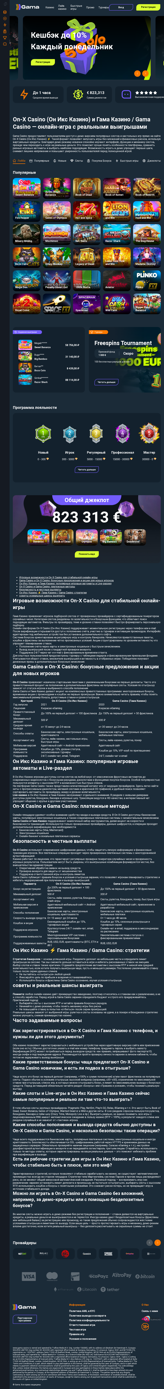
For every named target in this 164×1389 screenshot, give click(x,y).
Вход (121, 7)
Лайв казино (62, 7)
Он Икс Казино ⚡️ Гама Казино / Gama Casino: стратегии (53, 592)
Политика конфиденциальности (89, 1320)
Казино (49, 7)
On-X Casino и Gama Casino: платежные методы (47, 586)
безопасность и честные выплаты (40, 589)
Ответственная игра (82, 1324)
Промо (90, 7)
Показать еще (87, 554)
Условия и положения (82, 1338)
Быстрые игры (76, 7)
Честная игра (77, 1329)
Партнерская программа (25, 1319)
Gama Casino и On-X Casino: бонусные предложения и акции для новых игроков (66, 580)
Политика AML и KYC (82, 1311)
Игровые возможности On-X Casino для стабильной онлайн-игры (58, 577)
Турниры (103, 7)
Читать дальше (106, 382)
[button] (137, 73)
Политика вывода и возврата (87, 1315)
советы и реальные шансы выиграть (42, 595)
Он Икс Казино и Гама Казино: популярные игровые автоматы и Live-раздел (65, 583)
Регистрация (148, 7)
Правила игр (76, 1334)
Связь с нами (150, 1311)
